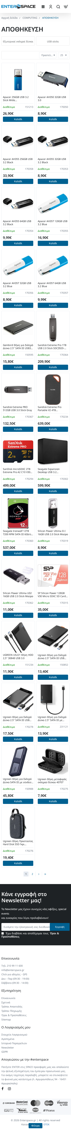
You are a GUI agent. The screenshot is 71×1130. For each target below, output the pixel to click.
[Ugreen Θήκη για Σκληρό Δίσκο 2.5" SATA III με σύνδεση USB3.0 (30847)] (53, 699)
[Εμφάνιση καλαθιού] (66, 6)
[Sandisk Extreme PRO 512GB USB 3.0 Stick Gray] (18, 389)
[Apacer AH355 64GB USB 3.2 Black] (18, 203)
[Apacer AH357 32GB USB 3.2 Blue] (18, 265)
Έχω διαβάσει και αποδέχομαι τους (30, 935)
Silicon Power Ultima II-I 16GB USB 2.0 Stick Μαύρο (53, 532)
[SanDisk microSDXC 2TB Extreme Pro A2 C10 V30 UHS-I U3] (18, 451)
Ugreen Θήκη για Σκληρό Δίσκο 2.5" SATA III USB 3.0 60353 (52, 657)
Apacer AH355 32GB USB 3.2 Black (52, 160)
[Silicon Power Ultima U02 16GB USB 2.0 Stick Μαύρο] (18, 575)
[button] (18, 119)
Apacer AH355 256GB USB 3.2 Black (18, 160)
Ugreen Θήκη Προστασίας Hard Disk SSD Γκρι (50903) (18, 843)
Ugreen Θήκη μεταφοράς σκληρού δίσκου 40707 (52, 781)
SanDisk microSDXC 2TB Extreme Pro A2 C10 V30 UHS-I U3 (16, 470)
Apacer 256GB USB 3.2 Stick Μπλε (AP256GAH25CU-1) (16, 99)
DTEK (46, 1124)
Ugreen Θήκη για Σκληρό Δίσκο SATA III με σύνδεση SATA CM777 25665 (18, 780)
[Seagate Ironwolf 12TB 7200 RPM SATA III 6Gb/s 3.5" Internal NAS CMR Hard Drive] (18, 513)
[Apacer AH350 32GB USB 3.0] (53, 79)
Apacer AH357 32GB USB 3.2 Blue (17, 285)
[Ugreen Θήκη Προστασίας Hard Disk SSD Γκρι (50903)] (18, 823)
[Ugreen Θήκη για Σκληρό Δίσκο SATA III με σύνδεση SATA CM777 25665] (18, 761)
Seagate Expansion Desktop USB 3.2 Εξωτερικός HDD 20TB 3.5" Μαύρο (53, 470)
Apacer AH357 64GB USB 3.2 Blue (52, 285)
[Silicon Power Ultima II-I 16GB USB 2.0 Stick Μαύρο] (53, 513)
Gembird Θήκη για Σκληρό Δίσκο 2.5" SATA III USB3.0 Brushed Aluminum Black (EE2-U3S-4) (18, 347)
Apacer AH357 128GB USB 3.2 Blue (52, 223)
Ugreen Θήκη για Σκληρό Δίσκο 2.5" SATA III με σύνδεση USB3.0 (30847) (52, 718)
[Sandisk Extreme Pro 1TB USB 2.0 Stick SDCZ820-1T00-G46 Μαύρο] (53, 327)
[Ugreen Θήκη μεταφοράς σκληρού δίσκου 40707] (53, 761)
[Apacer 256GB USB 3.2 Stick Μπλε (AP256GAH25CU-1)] (18, 79)
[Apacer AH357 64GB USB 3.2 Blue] (53, 265)
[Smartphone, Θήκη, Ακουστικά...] (58, 6)
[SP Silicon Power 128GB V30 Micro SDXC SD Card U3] (53, 575)
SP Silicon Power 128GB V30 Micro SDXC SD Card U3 (52, 595)
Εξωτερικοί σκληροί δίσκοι (18, 41)
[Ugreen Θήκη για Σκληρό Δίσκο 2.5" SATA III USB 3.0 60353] (53, 637)
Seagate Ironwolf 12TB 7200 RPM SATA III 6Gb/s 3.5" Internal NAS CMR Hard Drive (17, 532)
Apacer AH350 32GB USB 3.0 (52, 99)
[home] (9, 18)
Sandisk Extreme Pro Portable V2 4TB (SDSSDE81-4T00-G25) (50, 409)
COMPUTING (30, 17)
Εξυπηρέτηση (11, 990)
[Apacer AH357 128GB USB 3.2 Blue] (53, 203)
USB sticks (53, 41)
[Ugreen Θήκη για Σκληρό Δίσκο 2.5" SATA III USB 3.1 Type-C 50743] (18, 699)
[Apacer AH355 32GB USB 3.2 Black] (53, 141)
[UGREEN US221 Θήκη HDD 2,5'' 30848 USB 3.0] (18, 637)
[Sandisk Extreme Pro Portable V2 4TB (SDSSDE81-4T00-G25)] (53, 389)
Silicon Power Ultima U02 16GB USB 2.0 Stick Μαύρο (18, 595)
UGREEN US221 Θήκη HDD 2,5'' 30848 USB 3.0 (18, 656)
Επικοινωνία (10, 958)
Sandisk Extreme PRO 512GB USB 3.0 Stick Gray (17, 409)
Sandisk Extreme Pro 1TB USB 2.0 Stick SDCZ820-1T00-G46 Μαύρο (52, 347)
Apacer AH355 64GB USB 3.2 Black (17, 223)
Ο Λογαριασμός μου (16, 1027)
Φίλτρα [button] (35, 1125)
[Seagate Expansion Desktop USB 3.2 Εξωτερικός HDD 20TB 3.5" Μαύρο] (53, 451)
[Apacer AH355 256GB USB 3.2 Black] (18, 141)
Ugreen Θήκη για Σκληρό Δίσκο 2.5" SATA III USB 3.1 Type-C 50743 (17, 718)
